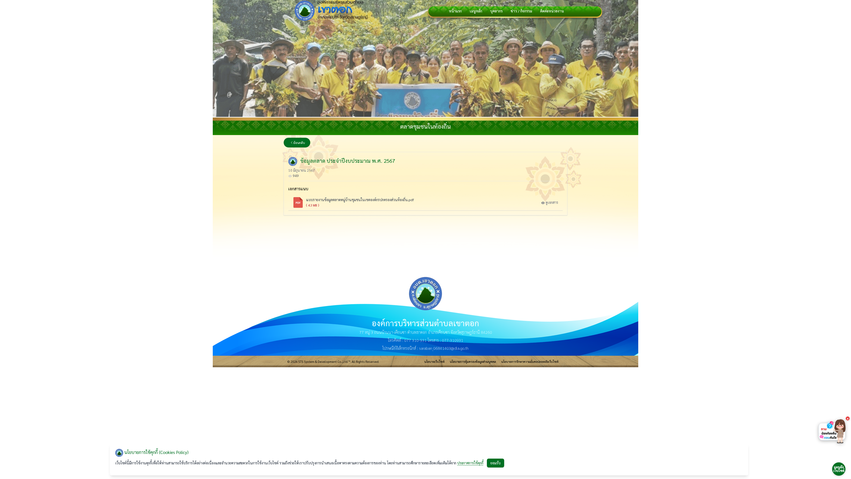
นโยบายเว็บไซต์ (434, 361)
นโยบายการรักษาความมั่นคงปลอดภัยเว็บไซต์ (529, 361)
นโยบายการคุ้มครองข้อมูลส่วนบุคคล (473, 361)
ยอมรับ (495, 463)
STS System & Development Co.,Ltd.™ (324, 361)
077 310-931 (415, 340)
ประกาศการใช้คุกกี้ (470, 463)
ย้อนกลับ (299, 143)
